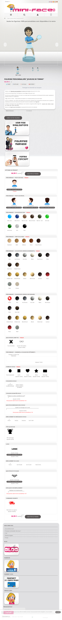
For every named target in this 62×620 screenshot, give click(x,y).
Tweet (8, 84)
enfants (49, 103)
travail (52, 103)
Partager (15, 84)
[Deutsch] (57, 1)
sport (46, 103)
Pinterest (32, 84)
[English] (51, 1)
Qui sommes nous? (9, 528)
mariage (43, 103)
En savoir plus (6, 616)
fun (5, 105)
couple (8, 105)
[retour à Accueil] (4, 18)
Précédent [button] (5, 45)
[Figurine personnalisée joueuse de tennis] (18, 70)
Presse (6, 537)
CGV (6, 533)
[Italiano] (55, 1)
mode (13, 105)
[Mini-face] (31, 8)
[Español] (53, 1)
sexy (10, 105)
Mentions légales (9, 535)
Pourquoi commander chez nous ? (13, 531)
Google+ (24, 84)
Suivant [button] (56, 45)
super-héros (16, 105)
